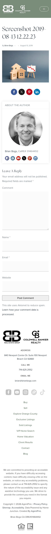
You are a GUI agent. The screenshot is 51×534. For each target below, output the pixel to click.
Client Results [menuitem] (25, 442)
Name (6, 237)
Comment (7, 188)
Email (6, 257)
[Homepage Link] (16, 8)
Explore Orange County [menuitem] (25, 413)
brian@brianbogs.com (25, 380)
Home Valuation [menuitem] (25, 436)
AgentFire (36, 511)
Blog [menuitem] (25, 453)
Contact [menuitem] (26, 448)
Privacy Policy (40, 504)
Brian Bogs (9, 45)
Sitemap (6, 507)
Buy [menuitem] (25, 402)
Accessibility (18, 507)
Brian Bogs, (21, 151)
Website (6, 277)
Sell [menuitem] (25, 408)
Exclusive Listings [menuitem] (25, 419)
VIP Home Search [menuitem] (25, 430)
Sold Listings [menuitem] (25, 425)
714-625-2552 (25, 369)
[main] (25, 172)
